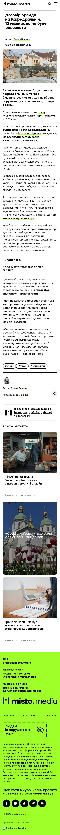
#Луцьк (22, 366)
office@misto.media (17, 662)
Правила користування (16, 822)
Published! (12, 828)
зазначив (29, 353)
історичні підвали (29, 133)
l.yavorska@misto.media (19, 676)
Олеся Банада (21, 39)
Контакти (29, 715)
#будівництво (38, 366)
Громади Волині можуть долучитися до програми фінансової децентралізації (24, 625)
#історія (9, 366)
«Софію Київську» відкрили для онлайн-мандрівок (28, 535)
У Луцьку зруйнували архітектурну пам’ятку (23, 268)
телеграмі (24, 416)
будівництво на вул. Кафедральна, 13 (26, 129)
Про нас (9, 715)
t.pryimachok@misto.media (22, 690)
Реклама (50, 715)
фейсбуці (35, 412)
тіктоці (47, 412)
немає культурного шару (18, 218)
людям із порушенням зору (17, 729)
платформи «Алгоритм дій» (35, 750)
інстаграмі (20, 412)
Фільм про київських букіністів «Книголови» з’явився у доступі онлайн (23, 480)
